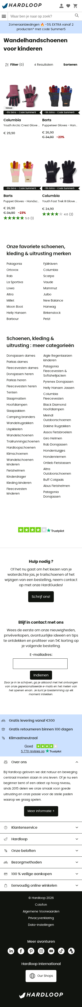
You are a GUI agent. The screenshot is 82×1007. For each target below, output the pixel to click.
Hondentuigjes (54, 450)
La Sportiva (15, 282)
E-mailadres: (41, 654)
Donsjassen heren (20, 374)
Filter (17, 64)
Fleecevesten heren (22, 386)
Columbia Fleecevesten (53, 396)
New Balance (53, 300)
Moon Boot (15, 306)
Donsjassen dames (21, 355)
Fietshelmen (16, 470)
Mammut (50, 288)
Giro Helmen (52, 438)
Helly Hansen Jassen (58, 387)
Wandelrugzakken (20, 423)
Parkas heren (16, 380)
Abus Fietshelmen (56, 486)
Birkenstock (52, 312)
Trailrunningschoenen (23, 441)
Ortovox (12, 270)
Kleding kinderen (19, 482)
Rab (9, 276)
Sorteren (70, 64)
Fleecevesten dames (22, 368)
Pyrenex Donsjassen (58, 381)
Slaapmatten (16, 398)
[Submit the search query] (77, 16)
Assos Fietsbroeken (57, 432)
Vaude (48, 282)
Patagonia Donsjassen (52, 494)
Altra (10, 294)
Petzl (46, 319)
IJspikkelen (15, 429)
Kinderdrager (16, 476)
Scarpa (48, 276)
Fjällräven (50, 263)
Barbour (13, 319)
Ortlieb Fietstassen (57, 463)
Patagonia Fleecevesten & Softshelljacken (55, 371)
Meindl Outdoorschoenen (57, 418)
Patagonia (14, 263)
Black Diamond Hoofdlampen (54, 407)
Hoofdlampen (17, 404)
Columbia (50, 270)
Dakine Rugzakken (57, 426)
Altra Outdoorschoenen (57, 471)
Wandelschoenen (20, 435)
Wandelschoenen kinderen (20, 462)
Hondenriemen (54, 456)
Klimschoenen (17, 453)
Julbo (47, 294)
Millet (10, 300)
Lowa (10, 288)
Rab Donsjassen (55, 444)
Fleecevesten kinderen (17, 491)
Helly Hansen (16, 312)
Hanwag (49, 306)
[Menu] (4, 16)
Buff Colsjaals (53, 479)
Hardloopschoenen (21, 447)
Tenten (12, 392)
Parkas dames (17, 361)
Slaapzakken (16, 410)
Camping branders (21, 417)
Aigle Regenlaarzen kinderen (57, 358)
